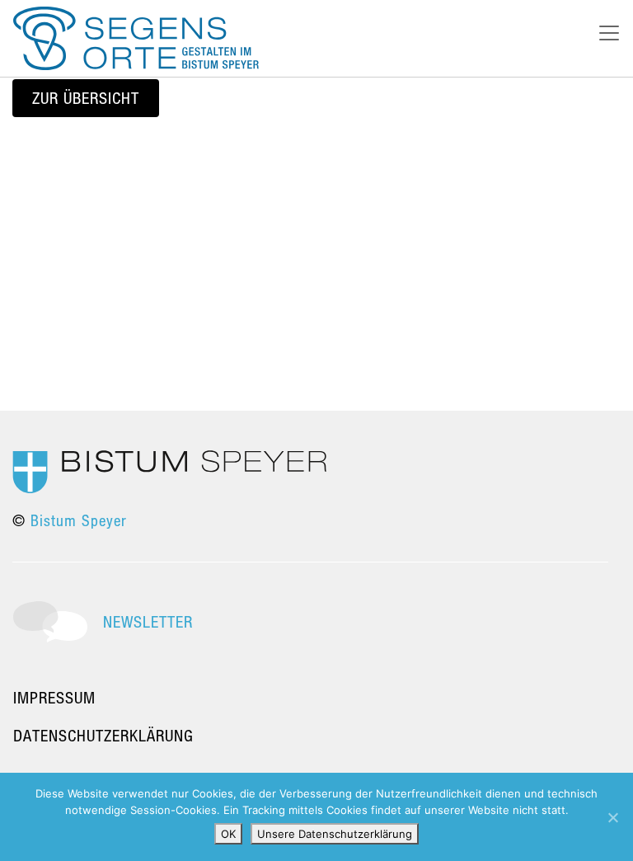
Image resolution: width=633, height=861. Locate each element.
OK (228, 833)
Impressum (54, 697)
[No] (612, 817)
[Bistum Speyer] (169, 470)
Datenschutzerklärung (103, 735)
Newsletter (148, 621)
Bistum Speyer (78, 519)
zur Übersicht (85, 97)
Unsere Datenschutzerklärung (334, 833)
